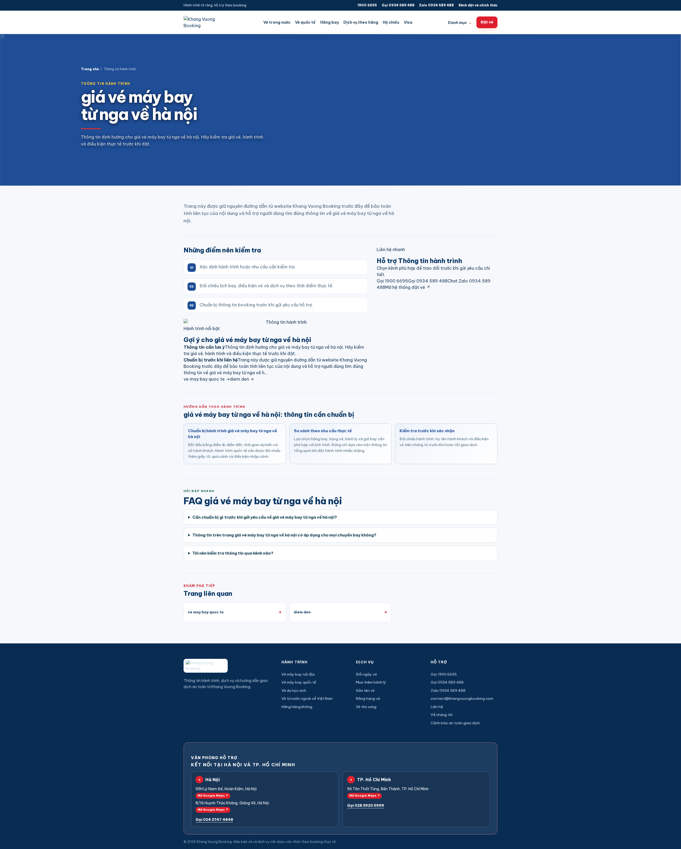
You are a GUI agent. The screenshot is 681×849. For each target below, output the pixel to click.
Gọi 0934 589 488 (398, 5)
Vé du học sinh (293, 690)
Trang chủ (90, 69)
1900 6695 (367, 5)
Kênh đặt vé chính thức (478, 5)
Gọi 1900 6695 (392, 281)
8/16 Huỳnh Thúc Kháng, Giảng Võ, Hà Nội (232, 806)
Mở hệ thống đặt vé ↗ (407, 287)
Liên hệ (437, 706)
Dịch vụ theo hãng (360, 22)
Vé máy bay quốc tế (298, 682)
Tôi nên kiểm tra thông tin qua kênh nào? (232, 553)
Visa (408, 22)
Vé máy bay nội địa (298, 674)
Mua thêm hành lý (371, 682)
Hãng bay (329, 22)
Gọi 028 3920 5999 (365, 805)
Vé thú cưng (366, 706)
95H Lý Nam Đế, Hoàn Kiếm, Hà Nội (226, 791)
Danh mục (460, 22)
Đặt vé (487, 22)
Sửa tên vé (365, 690)
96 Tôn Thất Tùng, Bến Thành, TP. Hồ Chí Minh (388, 791)
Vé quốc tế (305, 22)
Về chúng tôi (441, 714)
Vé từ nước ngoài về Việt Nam (307, 698)
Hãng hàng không (296, 706)
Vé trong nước (276, 22)
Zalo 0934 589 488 (436, 5)
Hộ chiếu (391, 22)
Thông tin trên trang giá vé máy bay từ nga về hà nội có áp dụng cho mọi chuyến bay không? (284, 535)
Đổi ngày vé (366, 674)
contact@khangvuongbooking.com (462, 698)
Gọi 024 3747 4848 (214, 819)
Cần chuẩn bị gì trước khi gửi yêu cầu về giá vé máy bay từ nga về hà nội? (264, 517)
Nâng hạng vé (368, 698)
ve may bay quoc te (207, 379)
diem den (242, 379)
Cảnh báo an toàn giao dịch (455, 723)
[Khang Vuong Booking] (206, 22)
